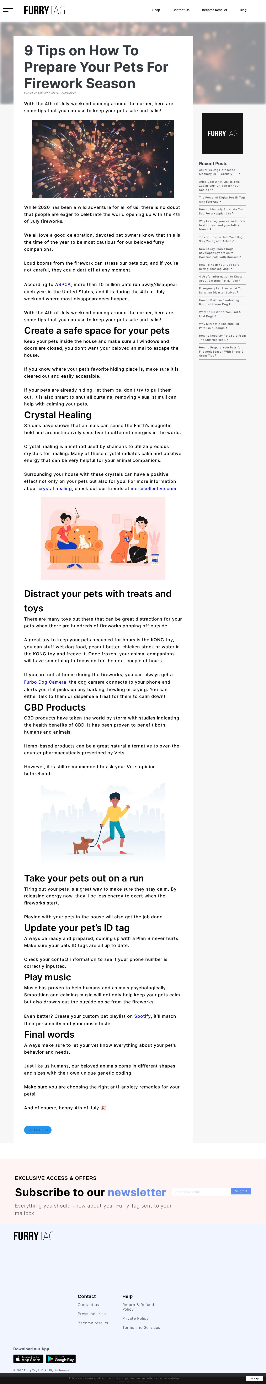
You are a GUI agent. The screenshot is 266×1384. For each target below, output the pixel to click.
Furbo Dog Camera (45, 682)
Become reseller (93, 1323)
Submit (241, 1191)
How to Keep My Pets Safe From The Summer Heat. (222, 337)
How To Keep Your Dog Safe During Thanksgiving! (219, 266)
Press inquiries (92, 1314)
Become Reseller (214, 10)
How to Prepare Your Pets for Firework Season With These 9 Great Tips (221, 351)
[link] (41, 1235)
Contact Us (181, 10)
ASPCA (63, 284)
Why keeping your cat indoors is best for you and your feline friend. (222, 225)
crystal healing (55, 488)
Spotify (142, 1016)
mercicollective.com (153, 488)
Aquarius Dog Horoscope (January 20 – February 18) (219, 172)
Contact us (88, 1304)
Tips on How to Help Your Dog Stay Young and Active (221, 239)
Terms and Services (141, 1327)
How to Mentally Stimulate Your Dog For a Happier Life (222, 211)
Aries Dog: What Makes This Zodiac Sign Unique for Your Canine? (219, 185)
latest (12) (37, 1130)
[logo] (44, 9)
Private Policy (135, 1318)
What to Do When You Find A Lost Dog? (220, 314)
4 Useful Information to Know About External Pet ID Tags (220, 278)
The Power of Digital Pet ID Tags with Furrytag (222, 199)
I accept (254, 1378)
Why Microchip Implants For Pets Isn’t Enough (219, 326)
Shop (156, 10)
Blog (243, 10)
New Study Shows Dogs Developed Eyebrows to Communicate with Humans (219, 253)
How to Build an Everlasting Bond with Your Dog (219, 302)
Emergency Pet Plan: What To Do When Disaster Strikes (220, 290)
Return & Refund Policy (138, 1306)
